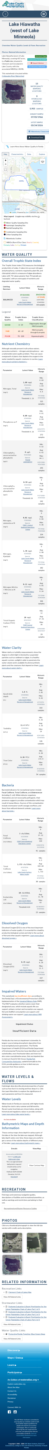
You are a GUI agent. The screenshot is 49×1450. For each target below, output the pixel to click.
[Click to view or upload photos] (14, 92)
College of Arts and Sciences (24, 1445)
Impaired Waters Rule (28, 1001)
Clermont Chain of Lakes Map (19, 1292)
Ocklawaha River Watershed (13, 76)
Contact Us (12, 1391)
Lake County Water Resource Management (25, 303)
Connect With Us (14, 1407)
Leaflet (13, 212)
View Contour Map (36, 1165)
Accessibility (12, 1394)
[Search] (5, 14)
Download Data (37, 137)
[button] (5, 160)
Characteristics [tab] (17, 154)
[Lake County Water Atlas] (13, 4)
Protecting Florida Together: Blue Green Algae (26, 1334)
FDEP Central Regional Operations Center (28, 627)
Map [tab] (5, 154)
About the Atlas (13, 1387)
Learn (11, 1365)
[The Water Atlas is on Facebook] (10, 1413)
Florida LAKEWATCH (27, 461)
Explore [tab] (42, 154)
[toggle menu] (43, 14)
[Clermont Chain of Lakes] (37, 56)
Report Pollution (38, 63)
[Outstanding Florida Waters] (37, 59)
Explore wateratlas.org (16, 1384)
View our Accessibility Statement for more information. (26, 1435)
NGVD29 (14, 1177)
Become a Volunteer (38, 67)
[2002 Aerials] (12, 1264)
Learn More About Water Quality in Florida (26, 146)
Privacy (10, 1402)
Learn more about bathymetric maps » (25, 1143)
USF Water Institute (30, 1443)
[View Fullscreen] (5, 170)
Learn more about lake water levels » (16, 1114)
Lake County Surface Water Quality (24, 873)
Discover (13, 1350)
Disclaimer (12, 1398)
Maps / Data (14, 1357)
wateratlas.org (28, 1379)
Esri (27, 212)
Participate (14, 1372)
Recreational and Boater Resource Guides (20, 1208)
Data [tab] (29, 154)
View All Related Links (12, 1297)
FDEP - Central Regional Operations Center (28, 527)
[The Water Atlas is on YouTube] (16, 1413)
